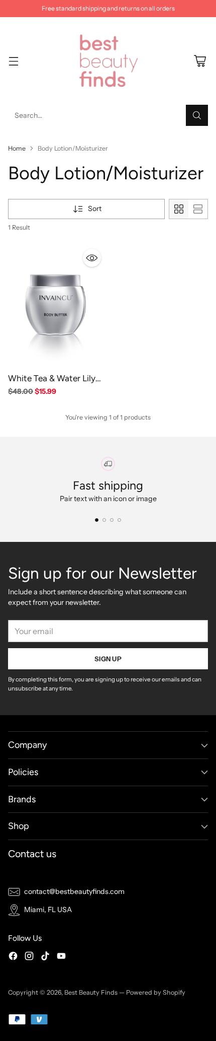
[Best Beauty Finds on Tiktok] (45, 957)
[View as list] (197, 209)
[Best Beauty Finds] (108, 61)
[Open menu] (13, 61)
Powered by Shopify (155, 992)
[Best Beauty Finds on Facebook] (13, 957)
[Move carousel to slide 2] (104, 520)
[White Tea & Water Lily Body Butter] (56, 305)
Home (17, 148)
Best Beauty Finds (91, 992)
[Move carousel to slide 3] (112, 520)
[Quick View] (92, 258)
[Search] (197, 115)
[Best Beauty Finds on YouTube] (61, 957)
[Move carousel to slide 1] (96, 520)
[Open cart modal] (199, 61)
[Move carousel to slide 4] (119, 520)
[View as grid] (178, 209)
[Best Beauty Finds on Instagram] (29, 957)
